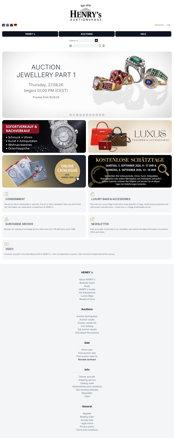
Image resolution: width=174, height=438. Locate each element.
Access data (87, 420)
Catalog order (87, 383)
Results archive (87, 299)
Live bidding (87, 326)
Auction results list (87, 322)
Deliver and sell (87, 376)
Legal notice (87, 423)
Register (87, 413)
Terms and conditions (87, 429)
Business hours (87, 282)
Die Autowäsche (87, 292)
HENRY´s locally (87, 289)
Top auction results (87, 329)
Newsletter (87, 393)
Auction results (87, 319)
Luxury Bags (87, 295)
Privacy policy (87, 426)
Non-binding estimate (87, 389)
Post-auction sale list (87, 356)
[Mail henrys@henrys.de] (11, 25)
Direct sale (87, 349)
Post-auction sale (87, 353)
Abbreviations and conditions (87, 386)
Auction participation (87, 316)
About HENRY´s (87, 279)
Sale (87, 342)
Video (87, 396)
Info (87, 369)
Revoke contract (87, 359)
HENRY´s (30, 34)
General (87, 406)
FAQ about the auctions (87, 332)
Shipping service (87, 380)
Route (87, 286)
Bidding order (87, 416)
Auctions (87, 309)
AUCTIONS (87, 34)
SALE (143, 34)
